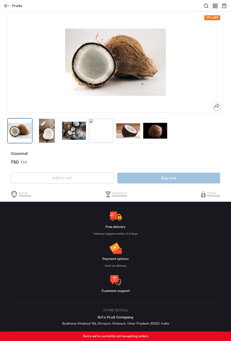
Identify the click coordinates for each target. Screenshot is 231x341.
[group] (115, 62)
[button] (19, 130)
